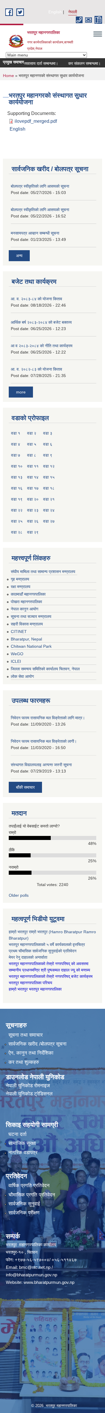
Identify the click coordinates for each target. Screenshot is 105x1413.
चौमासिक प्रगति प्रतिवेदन (31, 1195)
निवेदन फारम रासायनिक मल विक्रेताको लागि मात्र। (48, 717)
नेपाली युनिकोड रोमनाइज (28, 1085)
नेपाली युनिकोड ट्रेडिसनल (29, 1094)
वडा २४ (49, 510)
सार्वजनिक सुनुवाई (24, 1204)
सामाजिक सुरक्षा (22, 1143)
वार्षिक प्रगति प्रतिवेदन (29, 1185)
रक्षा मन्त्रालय (20, 586)
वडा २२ (16, 510)
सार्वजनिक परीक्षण (23, 1213)
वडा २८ (16, 532)
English (55, 12)
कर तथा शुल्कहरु (23, 1062)
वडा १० (16, 466)
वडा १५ (49, 477)
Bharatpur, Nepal (26, 639)
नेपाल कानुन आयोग (24, 609)
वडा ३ (47, 433)
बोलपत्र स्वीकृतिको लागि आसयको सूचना (40, 186)
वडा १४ (32, 477)
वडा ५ (31, 444)
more (21, 392)
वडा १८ (49, 488)
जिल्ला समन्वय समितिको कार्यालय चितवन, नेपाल (45, 669)
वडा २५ (16, 521)
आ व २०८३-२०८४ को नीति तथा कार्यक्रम (41, 345)
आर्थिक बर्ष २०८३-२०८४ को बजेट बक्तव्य (41, 322)
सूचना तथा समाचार (25, 1035)
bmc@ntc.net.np (34, 1267)
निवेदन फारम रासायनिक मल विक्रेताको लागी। (44, 741)
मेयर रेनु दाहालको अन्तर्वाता (28, 957)
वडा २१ (49, 499)
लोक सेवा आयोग (22, 676)
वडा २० (32, 499)
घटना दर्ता (17, 1134)
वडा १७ (32, 488)
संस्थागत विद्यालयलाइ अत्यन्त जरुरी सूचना (41, 764)
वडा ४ (15, 444)
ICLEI (16, 661)
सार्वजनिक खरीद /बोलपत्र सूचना (37, 1044)
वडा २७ (49, 521)
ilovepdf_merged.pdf (36, 121)
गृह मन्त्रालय (20, 579)
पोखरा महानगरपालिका (26, 601)
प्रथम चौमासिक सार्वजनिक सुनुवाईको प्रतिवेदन (42, 951)
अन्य (19, 255)
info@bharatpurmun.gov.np (31, 1274)
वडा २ (31, 433)
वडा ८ (31, 455)
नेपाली (72, 12)
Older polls (19, 895)
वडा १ (15, 433)
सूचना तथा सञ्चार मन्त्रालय (31, 616)
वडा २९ (32, 532)
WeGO (17, 653)
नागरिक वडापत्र (22, 1152)
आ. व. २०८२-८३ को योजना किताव (36, 369)
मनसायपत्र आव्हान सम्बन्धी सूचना (35, 233)
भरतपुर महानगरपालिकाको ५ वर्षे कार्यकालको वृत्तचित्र (47, 944)
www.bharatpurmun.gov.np (49, 1282)
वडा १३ (16, 477)
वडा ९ (47, 455)
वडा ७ (15, 455)
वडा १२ (49, 466)
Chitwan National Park (31, 646)
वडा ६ (47, 444)
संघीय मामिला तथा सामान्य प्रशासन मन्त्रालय (43, 571)
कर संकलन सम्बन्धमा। (76, 63)
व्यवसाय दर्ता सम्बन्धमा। (33, 63)
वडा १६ (16, 488)
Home (8, 75)
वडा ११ (32, 466)
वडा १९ (16, 499)
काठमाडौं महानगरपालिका (28, 594)
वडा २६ (32, 521)
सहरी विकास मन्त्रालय (27, 624)
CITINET (19, 631)
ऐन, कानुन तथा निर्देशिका (30, 1053)
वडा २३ (32, 510)
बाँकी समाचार (25, 787)
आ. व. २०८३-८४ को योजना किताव (36, 298)
